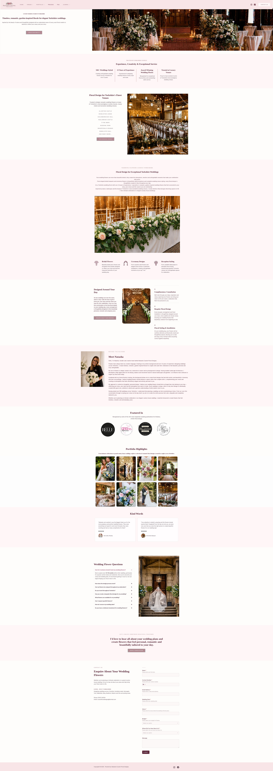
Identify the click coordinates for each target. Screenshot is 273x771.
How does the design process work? (105, 583)
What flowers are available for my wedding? (107, 597)
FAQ (58, 4)
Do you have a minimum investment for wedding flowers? (111, 608)
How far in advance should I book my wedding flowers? (110, 570)
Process (51, 4)
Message (144, 738)
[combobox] (144, 684)
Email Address (146, 689)
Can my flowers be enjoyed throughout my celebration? (110, 587)
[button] (32, 4)
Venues (29, 4)
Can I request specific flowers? (103, 601)
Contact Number (147, 680)
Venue (144, 709)
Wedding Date (146, 699)
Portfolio (39, 4)
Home (21, 4)
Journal (66, 4)
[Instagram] (251, 4)
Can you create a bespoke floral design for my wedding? (110, 594)
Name (144, 670)
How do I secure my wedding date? (105, 604)
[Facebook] (255, 4)
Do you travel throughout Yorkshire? (105, 590)
